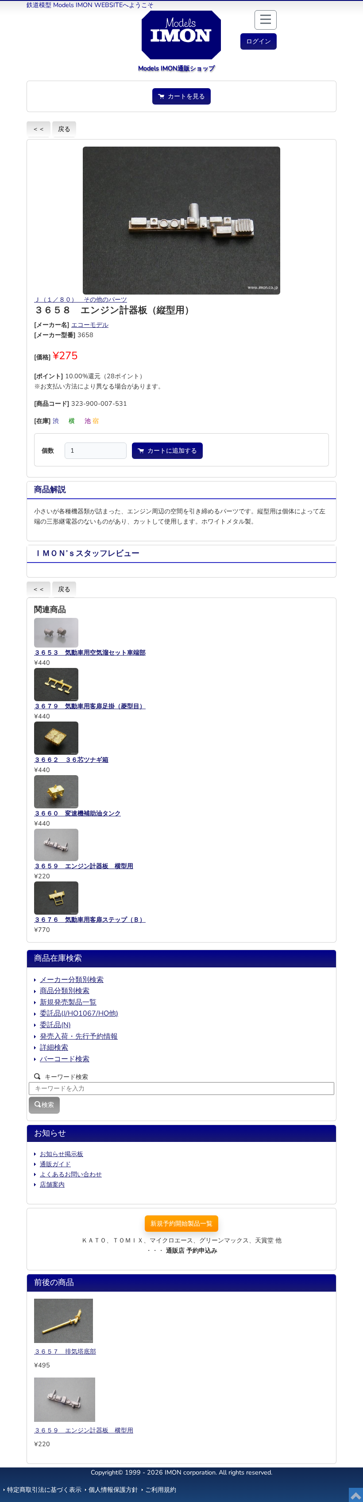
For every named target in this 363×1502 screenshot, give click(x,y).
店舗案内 (52, 1184)
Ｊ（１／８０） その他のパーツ (80, 299)
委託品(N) (55, 1025)
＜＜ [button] (38, 128)
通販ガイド (55, 1164)
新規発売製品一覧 (68, 1002)
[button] (258, 41)
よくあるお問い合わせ (71, 1174)
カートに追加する (170, 450)
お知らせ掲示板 (61, 1153)
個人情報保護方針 (113, 1489)
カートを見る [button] (184, 96)
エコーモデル (89, 324)
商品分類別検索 (64, 991)
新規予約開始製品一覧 (181, 1223)
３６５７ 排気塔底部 (65, 1351)
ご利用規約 (160, 1489)
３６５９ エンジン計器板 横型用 (83, 1430)
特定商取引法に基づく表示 (44, 1489)
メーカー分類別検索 (72, 980)
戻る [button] (64, 128)
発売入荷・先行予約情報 (79, 1036)
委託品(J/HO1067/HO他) (79, 1013)
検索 (48, 1104)
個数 (48, 450)
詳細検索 (54, 1047)
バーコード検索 (64, 1059)
